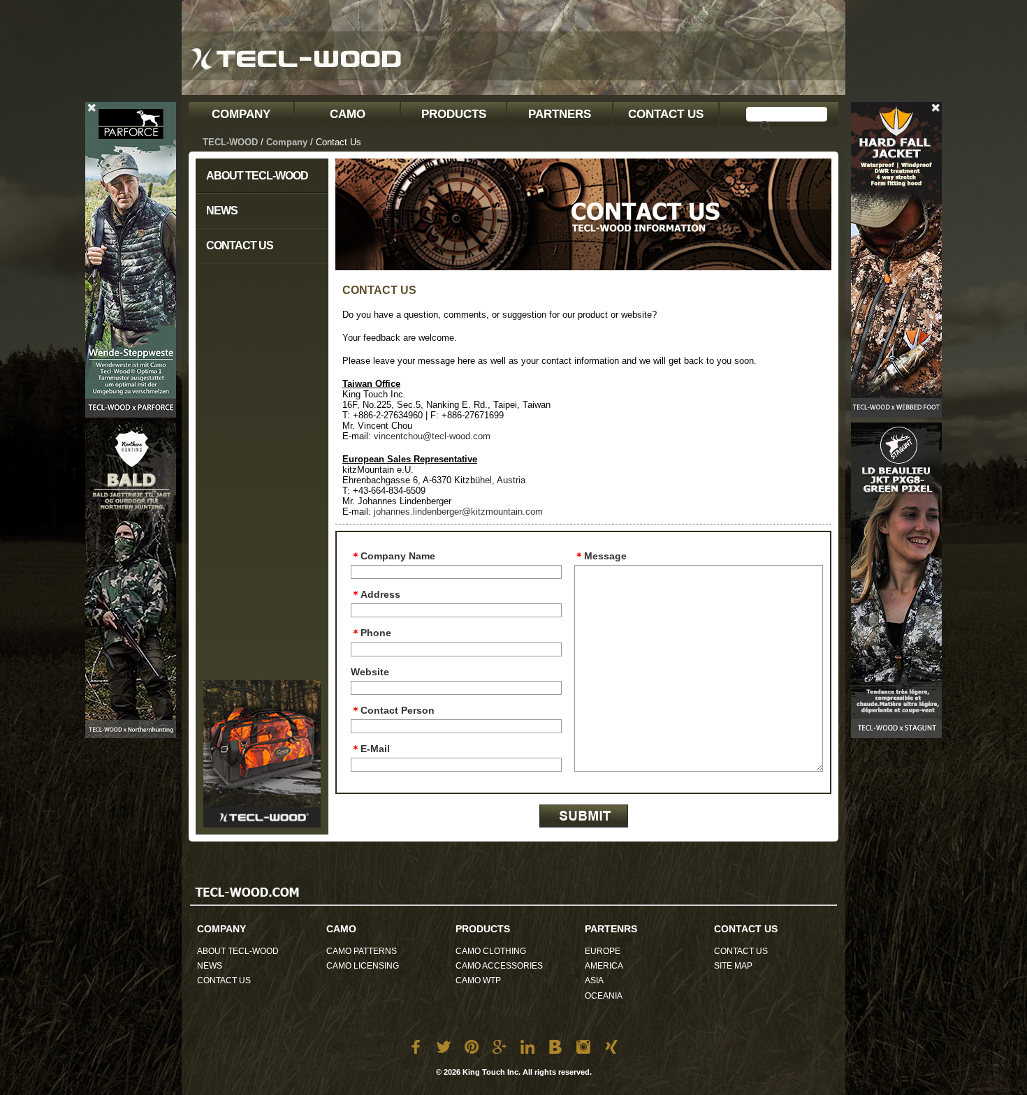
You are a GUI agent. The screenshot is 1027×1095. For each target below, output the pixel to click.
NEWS (222, 210)
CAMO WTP (478, 980)
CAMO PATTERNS (361, 951)
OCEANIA (603, 996)
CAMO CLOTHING (491, 951)
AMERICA (604, 966)
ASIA (594, 980)
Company (286, 142)
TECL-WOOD (230, 142)
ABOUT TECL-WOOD (257, 176)
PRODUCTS (453, 114)
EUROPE (602, 951)
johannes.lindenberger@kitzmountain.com (458, 511)
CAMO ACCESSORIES (499, 966)
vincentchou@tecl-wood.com (432, 436)
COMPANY (241, 114)
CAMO (347, 114)
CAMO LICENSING (362, 966)
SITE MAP (733, 966)
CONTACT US (666, 114)
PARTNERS (559, 114)
